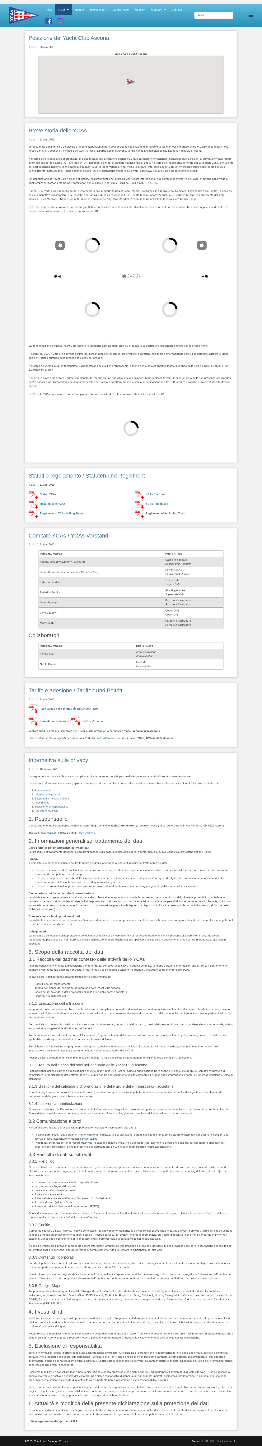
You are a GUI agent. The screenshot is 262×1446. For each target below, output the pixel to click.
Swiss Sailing (89, 1138)
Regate (79, 9)
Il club (32, 47)
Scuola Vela (97, 9)
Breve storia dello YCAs (58, 130)
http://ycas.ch (48, 832)
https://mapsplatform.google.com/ (71, 1299)
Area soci (156, 9)
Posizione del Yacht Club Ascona (69, 38)
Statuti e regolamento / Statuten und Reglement (87, 476)
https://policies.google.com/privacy (144, 1299)
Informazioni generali (47, 794)
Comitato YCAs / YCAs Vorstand (68, 536)
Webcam (139, 9)
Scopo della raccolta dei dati (52, 798)
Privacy (63, 1441)
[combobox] (213, 15)
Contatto (177, 9)
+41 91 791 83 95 (205, 1441)
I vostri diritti (42, 802)
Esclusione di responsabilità (51, 806)
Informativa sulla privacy (58, 760)
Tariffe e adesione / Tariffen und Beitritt (75, 690)
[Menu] (251, 15)
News (48, 9)
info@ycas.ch (97, 730)
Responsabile (43, 790)
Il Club (62, 9)
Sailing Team (121, 9)
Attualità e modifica (46, 810)
